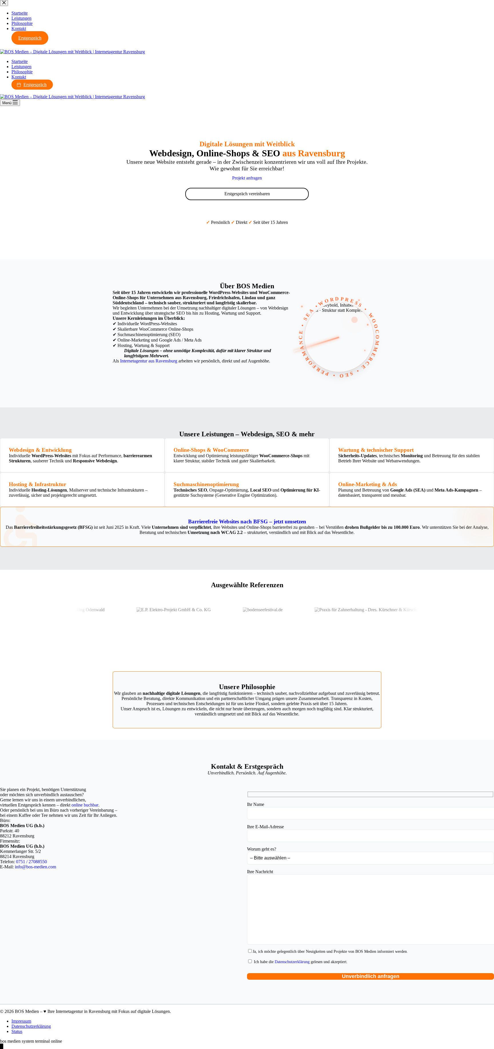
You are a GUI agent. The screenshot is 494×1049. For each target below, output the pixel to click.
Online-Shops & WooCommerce (211, 450)
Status (16, 1031)
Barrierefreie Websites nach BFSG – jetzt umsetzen (247, 521)
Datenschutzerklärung (292, 962)
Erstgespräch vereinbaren (247, 193)
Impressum (21, 1021)
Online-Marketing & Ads (367, 484)
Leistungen (21, 66)
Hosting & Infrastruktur (37, 484)
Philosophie (22, 71)
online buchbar (84, 804)
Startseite (19, 61)
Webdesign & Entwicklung (40, 450)
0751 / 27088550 (31, 861)
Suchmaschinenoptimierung (206, 484)
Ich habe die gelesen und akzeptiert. (300, 962)
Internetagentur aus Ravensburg (148, 360)
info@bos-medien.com (35, 866)
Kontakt (18, 76)
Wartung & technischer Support (376, 450)
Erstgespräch (35, 84)
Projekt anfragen (247, 178)
